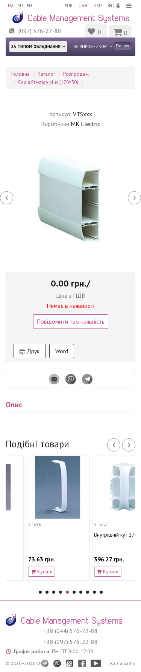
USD (97, 5)
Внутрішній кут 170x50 (107, 535)
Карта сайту (122, 663)
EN (29, 5)
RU (20, 5)
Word (61, 351)
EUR (69, 5)
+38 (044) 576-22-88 (70, 630)
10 (101, 592)
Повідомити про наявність (70, 321)
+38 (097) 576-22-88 (70, 641)
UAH (83, 5)
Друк (32, 351)
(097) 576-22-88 (39, 30)
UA (11, 5)
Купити (31, 571)
